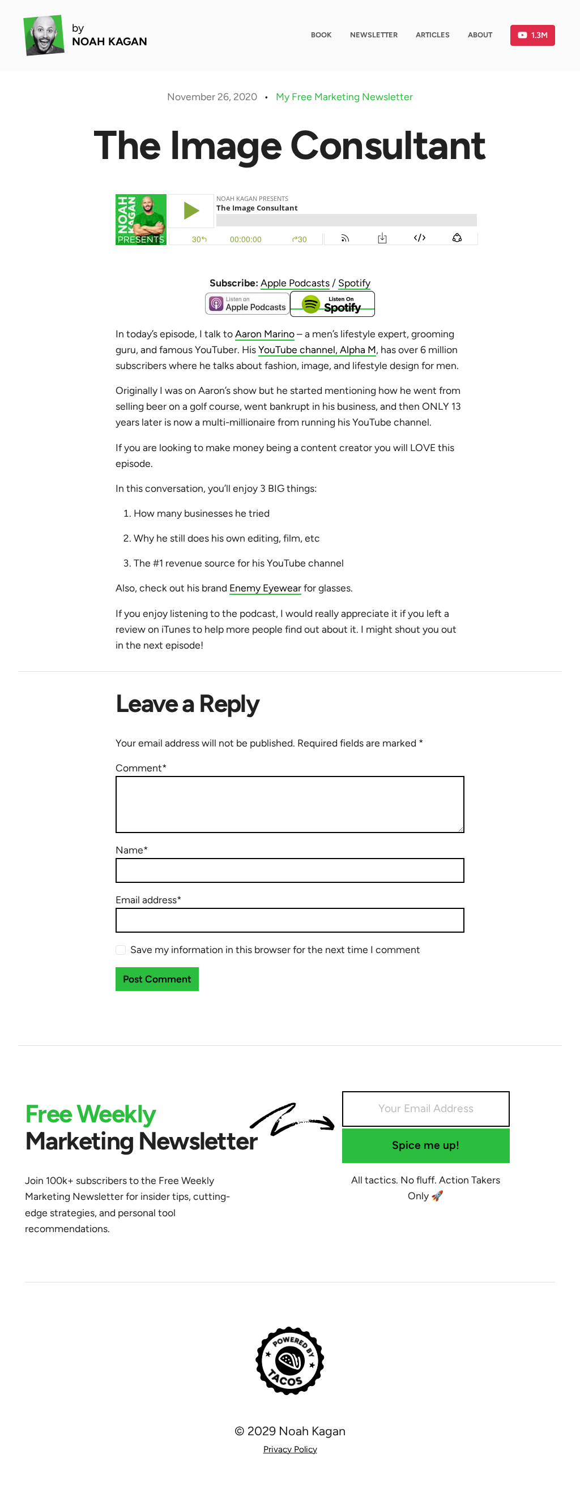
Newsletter (374, 35)
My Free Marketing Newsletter (344, 96)
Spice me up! (425, 1145)
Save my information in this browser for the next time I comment (275, 949)
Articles (433, 35)
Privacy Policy (290, 1449)
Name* (132, 850)
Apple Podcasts (295, 283)
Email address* (148, 900)
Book (321, 35)
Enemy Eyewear (265, 588)
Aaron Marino (265, 334)
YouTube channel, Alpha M (317, 349)
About (480, 35)
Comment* (141, 768)
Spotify (354, 283)
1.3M (539, 35)
